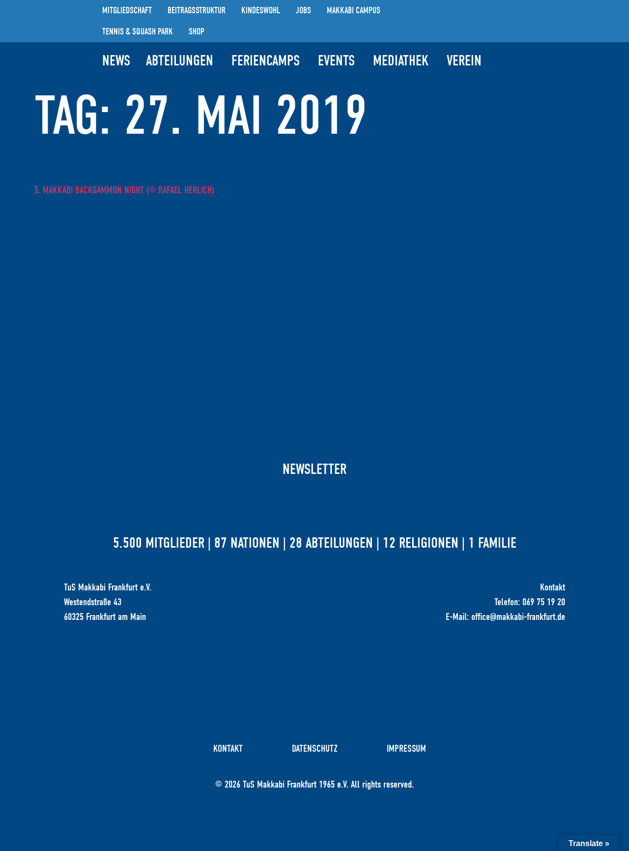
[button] (525, 61)
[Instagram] (480, 21)
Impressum (406, 748)
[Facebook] (503, 21)
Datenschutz (315, 748)
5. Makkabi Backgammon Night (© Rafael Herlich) (124, 190)
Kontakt (228, 748)
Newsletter (314, 469)
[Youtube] (525, 21)
